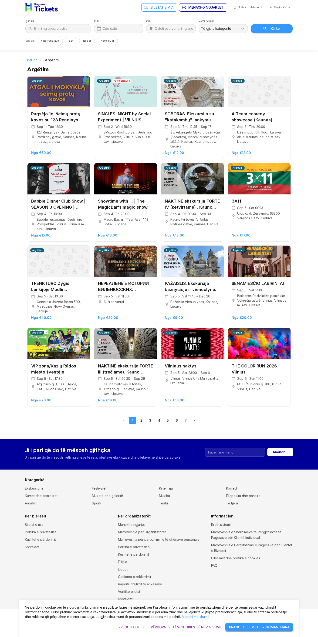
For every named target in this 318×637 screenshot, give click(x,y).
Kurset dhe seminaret (41, 496)
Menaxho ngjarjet (202, 7)
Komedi (231, 488)
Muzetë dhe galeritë (107, 496)
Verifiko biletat (129, 592)
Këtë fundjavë (50, 40)
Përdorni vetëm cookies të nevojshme (186, 627)
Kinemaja (166, 488)
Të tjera (232, 503)
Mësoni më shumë (196, 617)
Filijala (122, 562)
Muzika (164, 496)
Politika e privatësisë (41, 532)
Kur (97, 21)
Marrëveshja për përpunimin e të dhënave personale (159, 539)
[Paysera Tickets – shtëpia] (41, 7)
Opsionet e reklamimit (134, 577)
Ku (148, 21)
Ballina (32, 60)
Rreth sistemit (221, 525)
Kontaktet (32, 547)
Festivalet (99, 488)
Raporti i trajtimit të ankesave (140, 584)
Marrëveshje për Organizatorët (142, 532)
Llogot (123, 569)
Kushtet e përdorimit (40, 539)
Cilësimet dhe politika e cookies (235, 558)
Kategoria (207, 21)
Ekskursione (34, 488)
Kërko (275, 28)
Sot (71, 40)
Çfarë (29, 21)
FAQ (214, 565)
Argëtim (31, 503)
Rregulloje (132, 627)
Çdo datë (110, 28)
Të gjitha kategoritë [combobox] (216, 28)
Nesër (87, 40)
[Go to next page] (194, 420)
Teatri (163, 503)
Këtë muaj (107, 40)
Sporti (96, 503)
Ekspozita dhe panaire (243, 496)
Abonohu (280, 452)
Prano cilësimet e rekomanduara (259, 627)
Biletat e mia (158, 7)
